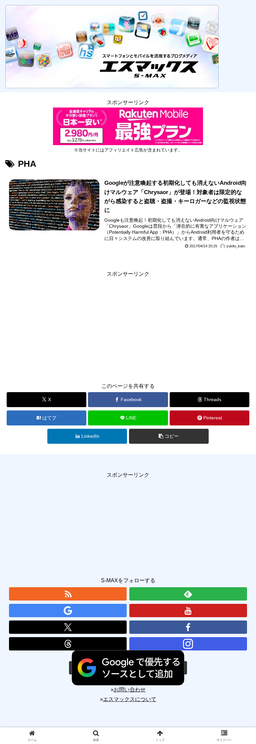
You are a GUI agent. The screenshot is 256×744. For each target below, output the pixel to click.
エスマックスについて (129, 699)
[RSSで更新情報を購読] (68, 594)
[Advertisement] (128, 325)
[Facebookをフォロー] (188, 627)
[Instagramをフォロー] (188, 643)
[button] (169, 436)
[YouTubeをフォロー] (188, 610)
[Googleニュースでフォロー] (68, 610)
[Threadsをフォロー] (68, 643)
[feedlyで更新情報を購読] (188, 594)
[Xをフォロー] (68, 627)
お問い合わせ (130, 689)
